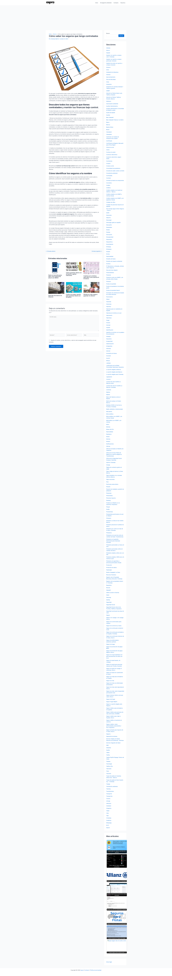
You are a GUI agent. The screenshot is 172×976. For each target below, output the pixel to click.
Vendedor (108, 806)
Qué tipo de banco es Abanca (55, 296)
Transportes (109, 796)
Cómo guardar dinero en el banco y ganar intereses (74, 274)
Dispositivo (109, 239)
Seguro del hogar (110, 699)
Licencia (108, 379)
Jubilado (108, 363)
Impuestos (109, 338)
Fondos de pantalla (111, 284)
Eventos (108, 263)
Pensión (108, 486)
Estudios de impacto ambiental (114, 261)
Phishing (108, 500)
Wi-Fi (107, 825)
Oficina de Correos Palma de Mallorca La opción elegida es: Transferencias (114, 454)
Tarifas (108, 755)
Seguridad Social (110, 604)
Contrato (108, 178)
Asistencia (108, 84)
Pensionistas (109, 495)
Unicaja (108, 801)
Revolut (108, 587)
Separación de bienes (111, 736)
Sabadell (108, 590)
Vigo (107, 815)
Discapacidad (109, 237)
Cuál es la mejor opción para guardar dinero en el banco (73, 296)
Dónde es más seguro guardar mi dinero (90, 295)
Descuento (109, 225)
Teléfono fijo (109, 766)
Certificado (109, 141)
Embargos (108, 249)
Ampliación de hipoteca (112, 72)
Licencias (108, 389)
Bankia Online (109, 127)
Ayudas (108, 115)
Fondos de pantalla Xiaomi (113, 290)
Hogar (107, 320)
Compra (108, 163)
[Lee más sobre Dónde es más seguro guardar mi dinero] (91, 287)
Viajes (107, 810)
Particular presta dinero (112, 484)
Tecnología (109, 764)
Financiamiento (110, 272)
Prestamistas (109, 511)
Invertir (108, 358)
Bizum (107, 129)
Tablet (107, 752)
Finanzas (108, 281)
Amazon (108, 67)
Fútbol (107, 299)
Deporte (108, 217)
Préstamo (108, 518)
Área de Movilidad (111, 79)
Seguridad (108, 602)
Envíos (108, 254)
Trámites (108, 789)
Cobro (108, 149)
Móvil (107, 424)
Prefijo (108, 509)
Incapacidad (109, 341)
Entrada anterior (50, 251)
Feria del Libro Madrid (111, 270)
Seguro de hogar (110, 644)
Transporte (109, 793)
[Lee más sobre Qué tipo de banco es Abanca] (56, 287)
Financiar (108, 275)
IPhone (108, 360)
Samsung (108, 597)
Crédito (108, 185)
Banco (107, 122)
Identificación (109, 330)
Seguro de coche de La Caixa (113, 625)
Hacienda (108, 301)
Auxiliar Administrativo (112, 106)
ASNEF (108, 90)
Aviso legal (109, 962)
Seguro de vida (110, 680)
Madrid (108, 394)
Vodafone (108, 820)
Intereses (108, 348)
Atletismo (108, 101)
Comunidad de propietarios (113, 168)
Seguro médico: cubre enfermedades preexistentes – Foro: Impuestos (114, 726)
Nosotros (123, 2)
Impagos (108, 336)
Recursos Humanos (111, 574)
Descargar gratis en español (113, 222)
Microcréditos (109, 414)
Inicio (96, 2)
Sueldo (108, 750)
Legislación (109, 376)
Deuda (108, 229)
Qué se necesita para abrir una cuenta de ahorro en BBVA (55, 276)
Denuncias (109, 215)
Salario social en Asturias (112, 592)
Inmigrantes (109, 346)
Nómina (108, 439)
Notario (108, 441)
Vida (107, 813)
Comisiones (109, 161)
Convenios (109, 183)
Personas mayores (111, 498)
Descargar (109, 220)
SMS (107, 745)
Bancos (108, 124)
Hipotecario (109, 315)
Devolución (109, 234)
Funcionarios (109, 296)
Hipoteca (108, 306)
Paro (107, 482)
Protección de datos (111, 567)
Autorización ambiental (112, 103)
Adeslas (108, 48)
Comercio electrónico (111, 154)
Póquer (108, 507)
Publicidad (109, 570)
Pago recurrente (110, 479)
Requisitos (109, 585)
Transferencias (110, 791)
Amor (107, 69)
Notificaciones (110, 444)
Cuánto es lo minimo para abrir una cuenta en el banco (91, 277)
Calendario (109, 134)
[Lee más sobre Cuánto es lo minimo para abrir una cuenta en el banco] (91, 268)
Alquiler (108, 52)
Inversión (108, 355)
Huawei (108, 327)
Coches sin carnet (110, 152)
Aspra (81, 970)
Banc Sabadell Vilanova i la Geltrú (114, 120)
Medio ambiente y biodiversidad (114, 409)
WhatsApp (109, 822)
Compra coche (110, 166)
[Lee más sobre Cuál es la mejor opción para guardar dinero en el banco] (74, 287)
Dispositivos (109, 242)
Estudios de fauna (110, 259)
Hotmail (108, 325)
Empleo (108, 251)
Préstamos (109, 532)
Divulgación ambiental (105, 2)
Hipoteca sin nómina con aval (113, 313)
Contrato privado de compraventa (115, 180)
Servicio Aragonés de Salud (113, 742)
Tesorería (108, 773)
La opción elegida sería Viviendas (114, 374)
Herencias (108, 304)
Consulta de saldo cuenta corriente (115, 170)
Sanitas (108, 599)
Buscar (108, 33)
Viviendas (108, 818)
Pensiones (108, 493)
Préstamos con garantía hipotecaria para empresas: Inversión (113, 541)
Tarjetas (108, 761)
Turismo (108, 798)
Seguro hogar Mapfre (111, 701)
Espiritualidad (109, 256)
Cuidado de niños (110, 202)
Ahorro (108, 50)
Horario (108, 322)
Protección (109, 565)
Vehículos (108, 803)
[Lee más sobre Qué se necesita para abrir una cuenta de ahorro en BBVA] (56, 267)
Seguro (108, 615)
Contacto (116, 2)
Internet (108, 351)
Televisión (108, 768)
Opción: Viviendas (110, 462)
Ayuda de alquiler (110, 112)
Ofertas (108, 446)
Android (108, 74)
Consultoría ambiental (111, 173)
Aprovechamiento (110, 77)
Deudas (108, 232)
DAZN (107, 212)
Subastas (108, 747)
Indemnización (110, 343)
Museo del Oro (110, 429)
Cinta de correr (110, 147)
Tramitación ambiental (112, 786)
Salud (107, 595)
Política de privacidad (95, 970)
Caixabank (109, 132)
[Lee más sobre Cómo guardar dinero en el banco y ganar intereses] (74, 266)
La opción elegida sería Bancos (114, 372)
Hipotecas (108, 317)
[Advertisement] (86, 15)
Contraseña (109, 175)
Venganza (108, 808)
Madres (108, 392)
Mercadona (109, 411)
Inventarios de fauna (111, 353)
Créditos (108, 187)
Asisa (107, 82)
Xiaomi (108, 827)
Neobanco (109, 434)
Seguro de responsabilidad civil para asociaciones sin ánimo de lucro (114, 656)
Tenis (107, 771)
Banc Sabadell (109, 117)
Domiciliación (109, 244)
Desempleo (109, 227)
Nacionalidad (109, 431)
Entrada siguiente (97, 251)
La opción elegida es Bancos (113, 369)
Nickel (107, 436)
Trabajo (108, 784)
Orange (108, 465)
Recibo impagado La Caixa (113, 572)
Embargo (108, 246)
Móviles (108, 427)
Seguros (108, 734)
